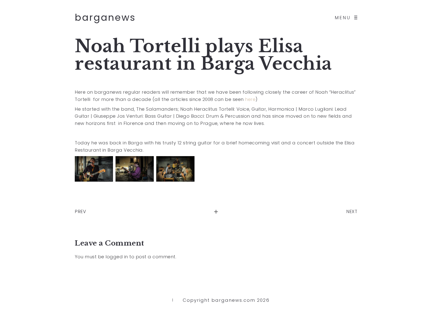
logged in (117, 257)
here (250, 99)
